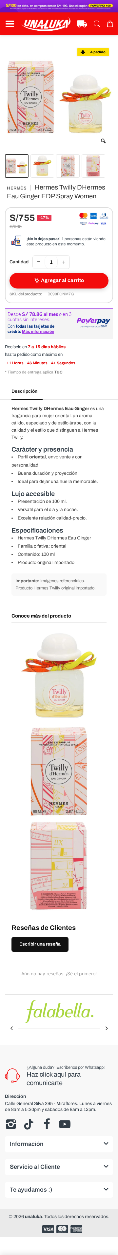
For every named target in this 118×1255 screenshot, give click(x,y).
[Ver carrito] (110, 23)
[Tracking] (82, 24)
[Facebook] (46, 1124)
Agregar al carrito (62, 280)
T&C (58, 372)
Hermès (17, 188)
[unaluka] (45, 24)
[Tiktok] (28, 1124)
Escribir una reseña (40, 944)
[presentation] (11, 1028)
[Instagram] (10, 1124)
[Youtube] (64, 1124)
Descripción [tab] (24, 391)
